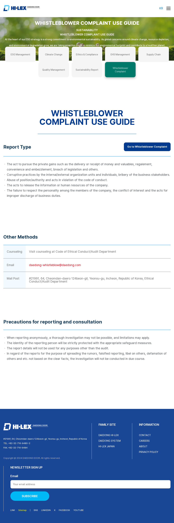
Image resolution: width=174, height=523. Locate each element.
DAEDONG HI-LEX (109, 435)
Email (14, 476)
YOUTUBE (78, 510)
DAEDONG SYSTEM (110, 440)
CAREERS (144, 440)
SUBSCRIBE (30, 496)
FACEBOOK (64, 510)
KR (161, 8)
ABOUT (143, 446)
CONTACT (145, 435)
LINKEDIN (46, 510)
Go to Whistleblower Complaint (147, 146)
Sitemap (22, 510)
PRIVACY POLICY (148, 452)
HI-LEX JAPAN (107, 446)
